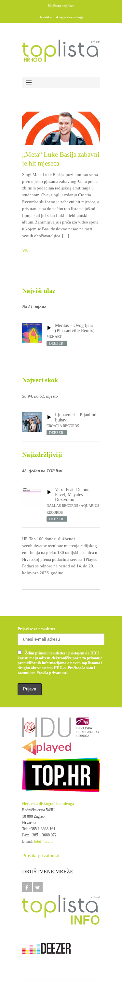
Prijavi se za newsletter (36, 629)
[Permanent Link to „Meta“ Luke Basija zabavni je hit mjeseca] (61, 128)
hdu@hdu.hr (44, 841)
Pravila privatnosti (40, 855)
